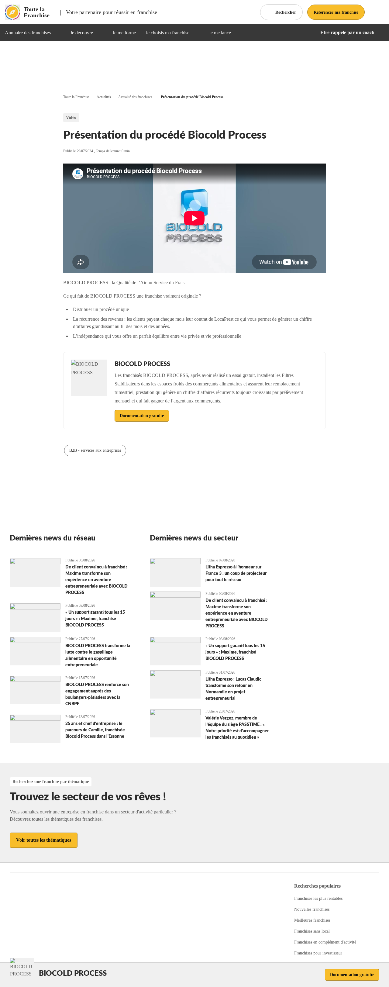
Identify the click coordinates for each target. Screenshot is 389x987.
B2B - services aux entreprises (95, 450)
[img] (58, 32)
